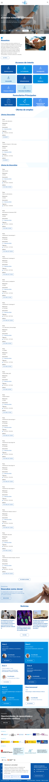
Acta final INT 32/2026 (8, 504)
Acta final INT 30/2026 (8, 573)
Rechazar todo (16, 776)
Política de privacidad (31, 780)
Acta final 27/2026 (7, 412)
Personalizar (8, 776)
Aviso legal (38, 780)
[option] (24, 19)
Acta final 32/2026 (7, 228)
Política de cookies (44, 780)
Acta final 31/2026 (7, 297)
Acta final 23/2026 (7, 550)
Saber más (5, 722)
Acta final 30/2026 (7, 343)
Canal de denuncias (39, 775)
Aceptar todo (25, 776)
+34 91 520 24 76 (40, 771)
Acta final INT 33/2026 (8, 481)
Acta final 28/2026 (7, 389)
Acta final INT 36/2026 (8, 320)
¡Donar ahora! (6, 598)
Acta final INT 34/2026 (8, 458)
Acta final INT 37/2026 (8, 274)
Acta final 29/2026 (7, 366)
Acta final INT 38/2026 (8, 251)
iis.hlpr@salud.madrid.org (42, 769)
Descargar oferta (7, 178)
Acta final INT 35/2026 (8, 435)
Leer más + (5, 57)
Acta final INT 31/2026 (8, 527)
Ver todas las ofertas (24, 579)
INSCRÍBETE (5, 137)
